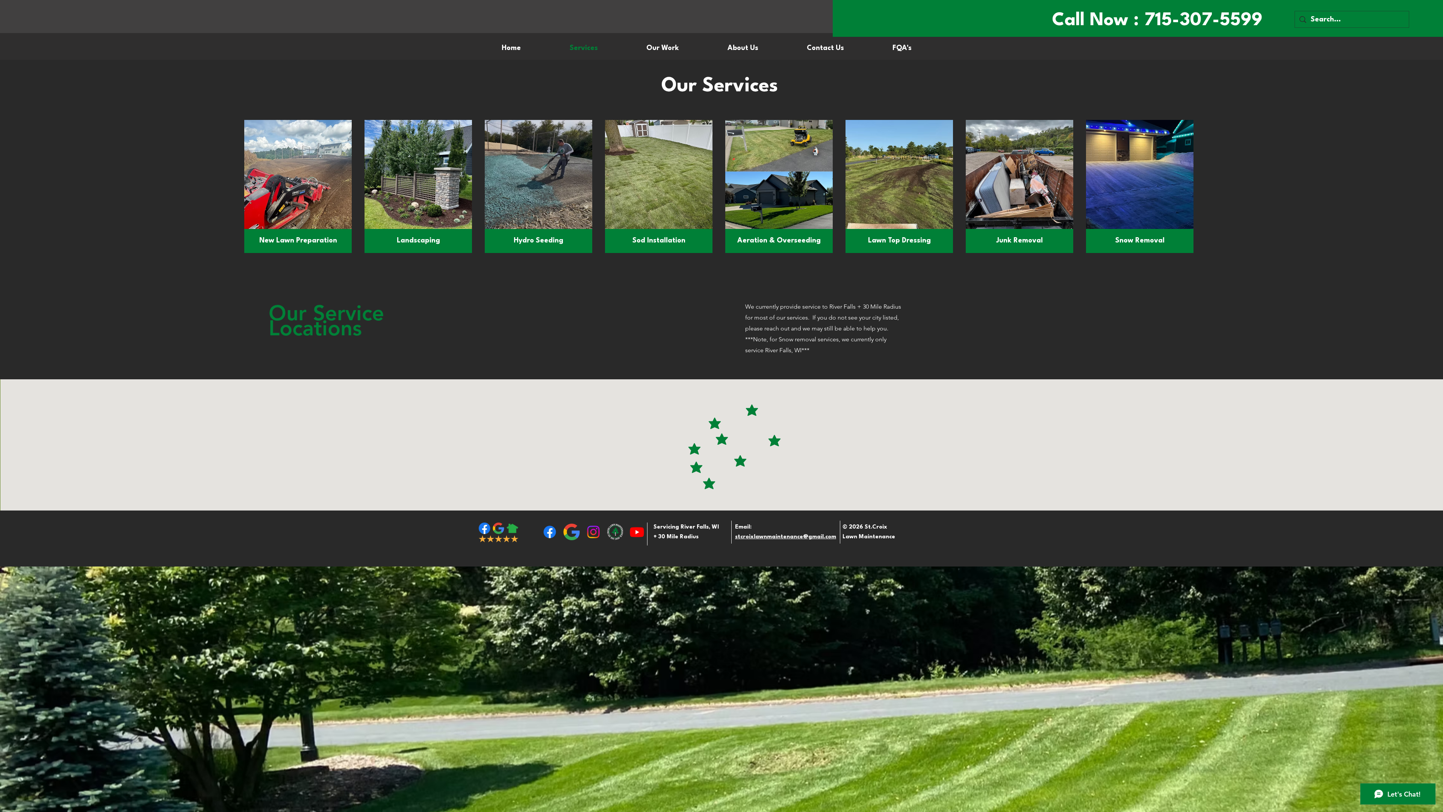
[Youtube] (637, 532)
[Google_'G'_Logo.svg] (571, 532)
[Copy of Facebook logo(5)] (615, 532)
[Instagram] (593, 532)
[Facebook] (550, 532)
